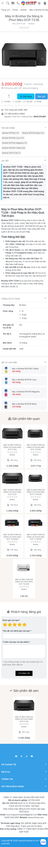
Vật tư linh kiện (9, 362)
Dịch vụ (5, 772)
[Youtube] (31, 756)
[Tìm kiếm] (8, 3)
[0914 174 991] (18, 3)
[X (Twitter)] (21, 756)
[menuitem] (10, 133)
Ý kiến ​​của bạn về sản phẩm (16, 642)
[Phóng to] (24, 55)
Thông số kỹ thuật (10, 299)
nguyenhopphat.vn (26, 840)
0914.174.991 (40, 116)
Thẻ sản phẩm (8, 128)
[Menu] (2, 3)
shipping (34, 88)
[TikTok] (26, 756)
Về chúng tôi (8, 764)
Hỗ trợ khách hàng (12, 786)
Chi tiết (5, 161)
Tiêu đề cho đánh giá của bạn (16, 631)
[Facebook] (16, 756)
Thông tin (7, 779)
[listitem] (24, 55)
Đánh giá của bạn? (11, 620)
